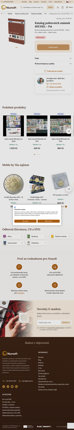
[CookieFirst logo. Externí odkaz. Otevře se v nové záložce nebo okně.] (15, 207)
